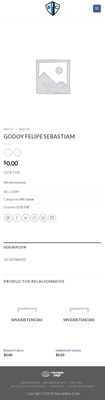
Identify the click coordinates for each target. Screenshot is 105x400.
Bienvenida (30, 382)
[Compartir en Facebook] (17, 218)
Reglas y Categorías (28, 386)
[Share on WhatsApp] (8, 218)
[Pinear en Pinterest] (43, 218)
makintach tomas (68, 350)
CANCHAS (56, 386)
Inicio (9, 129)
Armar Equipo (55, 382)
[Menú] (97, 9)
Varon (24, 129)
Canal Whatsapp (81, 386)
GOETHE (22, 207)
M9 (22, 199)
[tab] (52, 247)
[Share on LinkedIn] (52, 218)
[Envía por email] (35, 218)
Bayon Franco (14, 350)
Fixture (76, 382)
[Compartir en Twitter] (26, 218)
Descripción (15, 247)
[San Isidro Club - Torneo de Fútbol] (52, 8)
